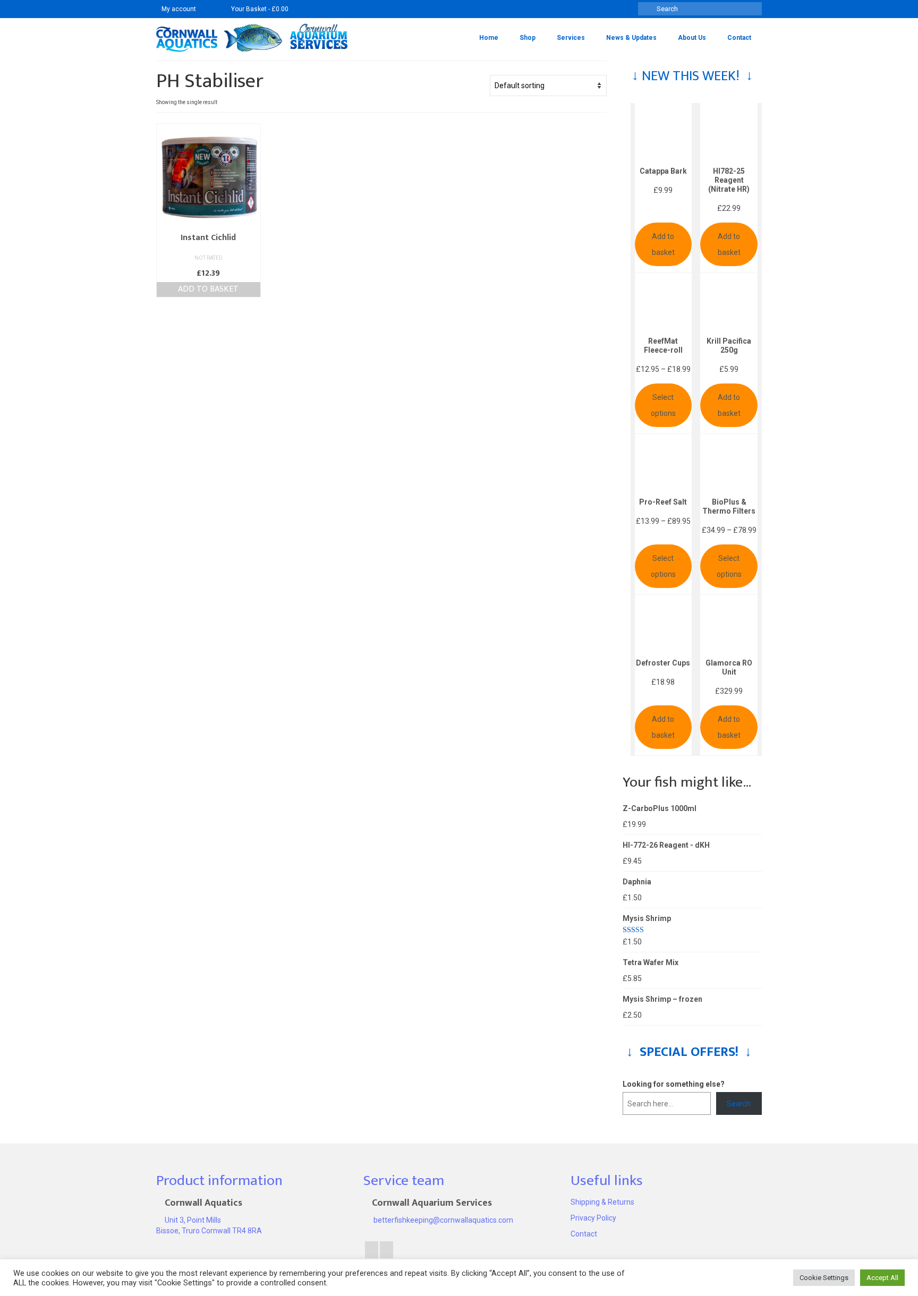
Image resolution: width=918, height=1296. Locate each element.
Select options (663, 405)
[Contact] (209, 9)
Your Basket (259, 9)
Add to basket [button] (208, 289)
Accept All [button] (882, 1278)
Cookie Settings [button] (824, 1278)
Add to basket (663, 244)
